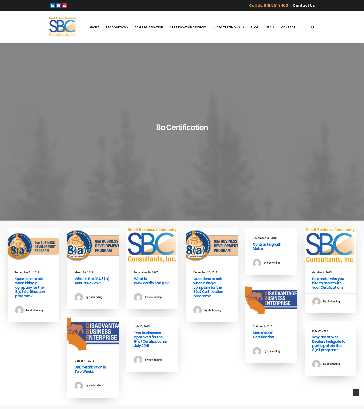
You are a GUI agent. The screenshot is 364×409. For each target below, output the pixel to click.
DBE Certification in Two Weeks (90, 369)
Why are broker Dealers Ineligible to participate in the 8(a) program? (328, 343)
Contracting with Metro (267, 246)
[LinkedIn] (52, 5)
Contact (288, 27)
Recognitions (117, 27)
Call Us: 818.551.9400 (268, 5)
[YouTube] (64, 5)
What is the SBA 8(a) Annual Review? (92, 281)
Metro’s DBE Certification (263, 335)
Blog (254, 27)
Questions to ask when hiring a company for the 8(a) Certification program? (30, 287)
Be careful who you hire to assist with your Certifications (328, 283)
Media (269, 27)
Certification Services (188, 27)
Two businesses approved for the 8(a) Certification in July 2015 (150, 339)
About (94, 27)
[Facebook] (58, 5)
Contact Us (304, 5)
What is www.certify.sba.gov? (152, 281)
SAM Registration (149, 27)
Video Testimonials (229, 27)
